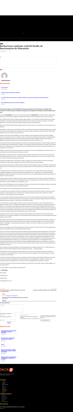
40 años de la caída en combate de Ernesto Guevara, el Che (12, 290)
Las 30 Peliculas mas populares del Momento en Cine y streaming (8, 331)
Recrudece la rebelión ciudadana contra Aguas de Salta (44, 290)
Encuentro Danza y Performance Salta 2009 (10, 92)
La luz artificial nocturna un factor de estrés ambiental (12, 102)
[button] (23, 33)
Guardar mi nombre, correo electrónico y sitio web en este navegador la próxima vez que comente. (48, 316)
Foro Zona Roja (4, 87)
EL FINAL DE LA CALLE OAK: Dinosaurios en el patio (8, 338)
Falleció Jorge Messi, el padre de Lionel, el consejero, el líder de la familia (8, 350)
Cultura (1, 43)
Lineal (2, 344)
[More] (54, 54)
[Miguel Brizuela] (4, 76)
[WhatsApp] (50, 54)
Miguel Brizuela (5, 80)
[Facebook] (20, 33)
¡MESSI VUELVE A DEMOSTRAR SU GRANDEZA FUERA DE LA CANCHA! (8, 358)
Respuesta (4, 300)
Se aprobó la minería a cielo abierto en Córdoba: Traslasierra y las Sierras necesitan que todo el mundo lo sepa (24, 97)
